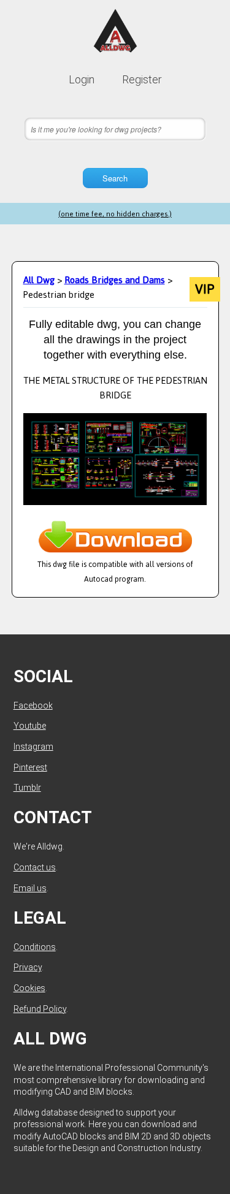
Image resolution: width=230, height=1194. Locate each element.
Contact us (34, 867)
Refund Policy (39, 1009)
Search (115, 178)
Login (81, 79)
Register (142, 79)
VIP (204, 289)
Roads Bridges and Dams (114, 280)
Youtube (29, 726)
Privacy (27, 967)
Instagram (33, 746)
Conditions (34, 947)
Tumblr (27, 788)
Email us (30, 888)
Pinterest (30, 767)
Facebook (33, 705)
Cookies (29, 988)
